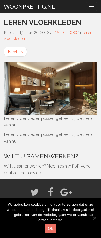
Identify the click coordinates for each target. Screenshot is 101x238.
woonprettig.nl (29, 6)
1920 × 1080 (66, 32)
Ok (50, 228)
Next (15, 51)
